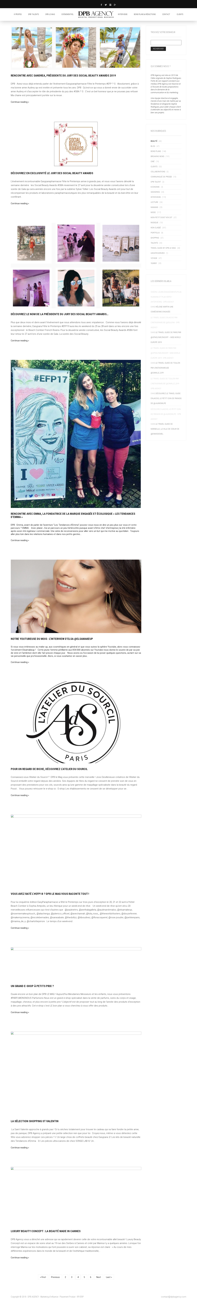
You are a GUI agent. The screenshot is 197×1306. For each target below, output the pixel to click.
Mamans (154, 207)
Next (98, 1277)
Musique (154, 222)
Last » (109, 1277)
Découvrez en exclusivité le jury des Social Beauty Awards (52, 173)
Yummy (154, 263)
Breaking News (157, 156)
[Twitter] (106, 4)
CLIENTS (180, 14)
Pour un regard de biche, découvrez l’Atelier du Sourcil (49, 769)
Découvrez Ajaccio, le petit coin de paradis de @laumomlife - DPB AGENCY (166, 414)
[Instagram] (111, 4)
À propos (18, 14)
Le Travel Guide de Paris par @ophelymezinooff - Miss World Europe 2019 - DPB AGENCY (165, 353)
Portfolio (155, 233)
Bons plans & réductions (145, 14)
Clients (154, 166)
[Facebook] (101, 4)
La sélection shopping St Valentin (34, 1121)
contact (166, 14)
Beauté (154, 141)
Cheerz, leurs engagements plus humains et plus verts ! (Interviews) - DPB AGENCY (166, 297)
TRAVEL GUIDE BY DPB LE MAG (163, 248)
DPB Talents (33, 14)
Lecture (154, 202)
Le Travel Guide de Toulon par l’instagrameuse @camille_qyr (165, 368)
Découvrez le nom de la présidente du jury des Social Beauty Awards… (59, 314)
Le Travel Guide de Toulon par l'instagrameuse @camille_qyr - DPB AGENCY (165, 383)
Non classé (156, 227)
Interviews (122, 14)
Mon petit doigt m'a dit (161, 217)
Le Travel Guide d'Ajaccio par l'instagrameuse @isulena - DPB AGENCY (165, 322)
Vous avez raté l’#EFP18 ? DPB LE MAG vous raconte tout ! (50, 894)
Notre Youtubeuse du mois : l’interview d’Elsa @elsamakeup (52, 639)
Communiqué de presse (161, 177)
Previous (55, 1277)
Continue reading (19, 102)
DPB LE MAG (50, 14)
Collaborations (158, 171)
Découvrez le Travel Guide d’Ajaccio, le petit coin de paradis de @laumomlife (166, 398)
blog (153, 146)
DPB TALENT (156, 182)
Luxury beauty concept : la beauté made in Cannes (45, 1231)
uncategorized (158, 253)
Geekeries (155, 192)
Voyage (154, 258)
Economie (155, 187)
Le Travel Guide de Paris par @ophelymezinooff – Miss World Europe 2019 (166, 337)
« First (43, 1277)
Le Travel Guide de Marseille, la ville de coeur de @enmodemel (165, 429)
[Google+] (115, 4)
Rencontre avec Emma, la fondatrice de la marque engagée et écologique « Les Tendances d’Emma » (73, 515)
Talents (154, 243)
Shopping (155, 238)
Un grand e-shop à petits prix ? (32, 986)
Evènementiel (68, 14)
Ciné (153, 161)
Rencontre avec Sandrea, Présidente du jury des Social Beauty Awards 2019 (63, 75)
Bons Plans (156, 151)
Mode (153, 212)
